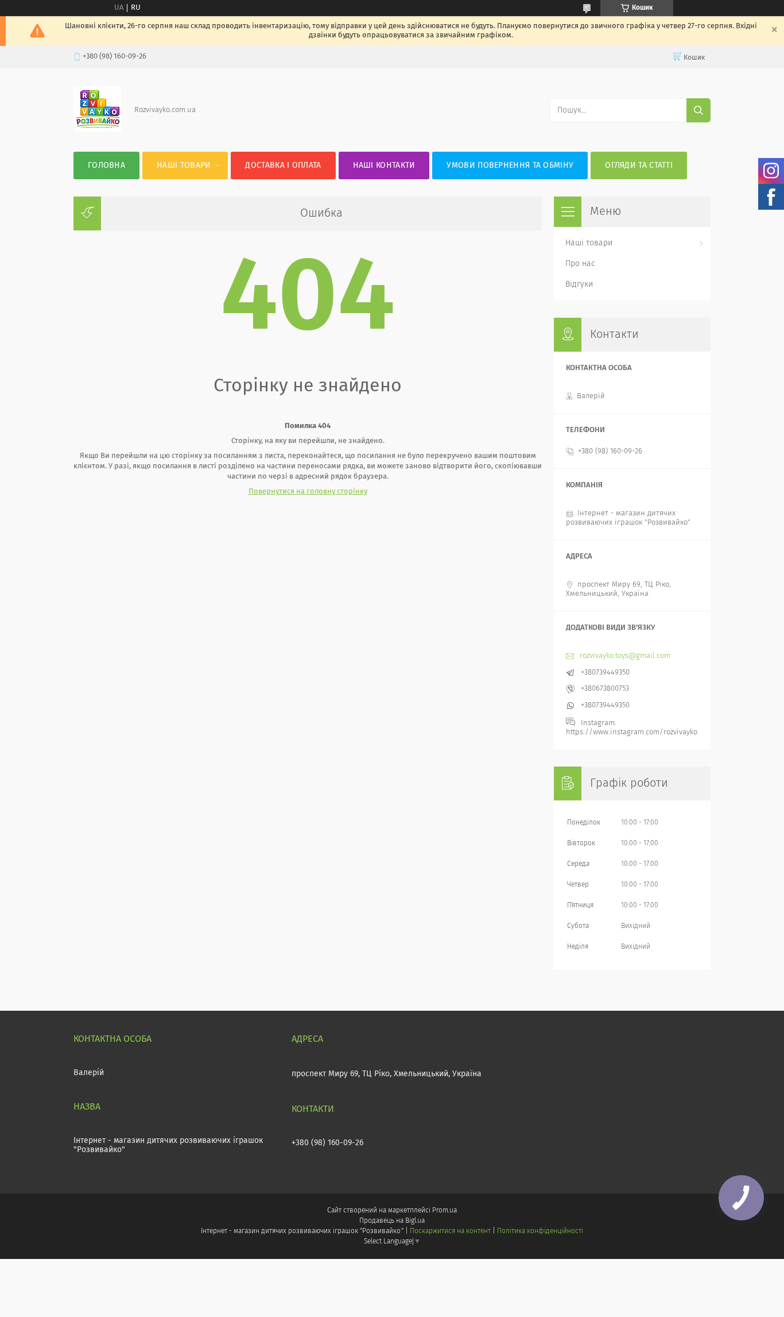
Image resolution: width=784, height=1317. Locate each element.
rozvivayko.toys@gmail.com (625, 656)
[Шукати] (698, 110)
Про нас (580, 264)
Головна (106, 165)
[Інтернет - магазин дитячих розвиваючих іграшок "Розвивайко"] (97, 129)
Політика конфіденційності (540, 1231)
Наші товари (184, 165)
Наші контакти (384, 165)
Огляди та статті (639, 165)
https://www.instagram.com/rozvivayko (631, 732)
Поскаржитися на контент (450, 1231)
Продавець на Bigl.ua (392, 1221)
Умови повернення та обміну (510, 165)
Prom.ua (444, 1210)
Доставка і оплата (283, 165)
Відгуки (579, 284)
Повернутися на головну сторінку (308, 491)
